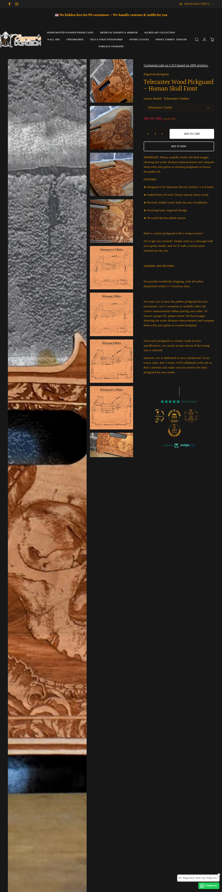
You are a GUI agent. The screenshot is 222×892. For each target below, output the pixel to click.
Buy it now (178, 146)
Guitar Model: (166, 98)
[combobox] (197, 4)
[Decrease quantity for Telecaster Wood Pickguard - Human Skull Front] (147, 134)
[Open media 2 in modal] (111, 81)
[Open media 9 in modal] (111, 407)
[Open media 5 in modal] (111, 221)
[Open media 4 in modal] (111, 174)
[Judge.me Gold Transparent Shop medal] (165, 416)
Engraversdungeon (156, 74)
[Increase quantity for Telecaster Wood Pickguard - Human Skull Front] (163, 134)
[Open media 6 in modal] (111, 267)
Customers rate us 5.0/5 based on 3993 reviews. (176, 65)
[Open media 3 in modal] (111, 127)
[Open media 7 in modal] (111, 314)
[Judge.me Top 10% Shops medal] (181, 430)
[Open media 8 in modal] (111, 361)
